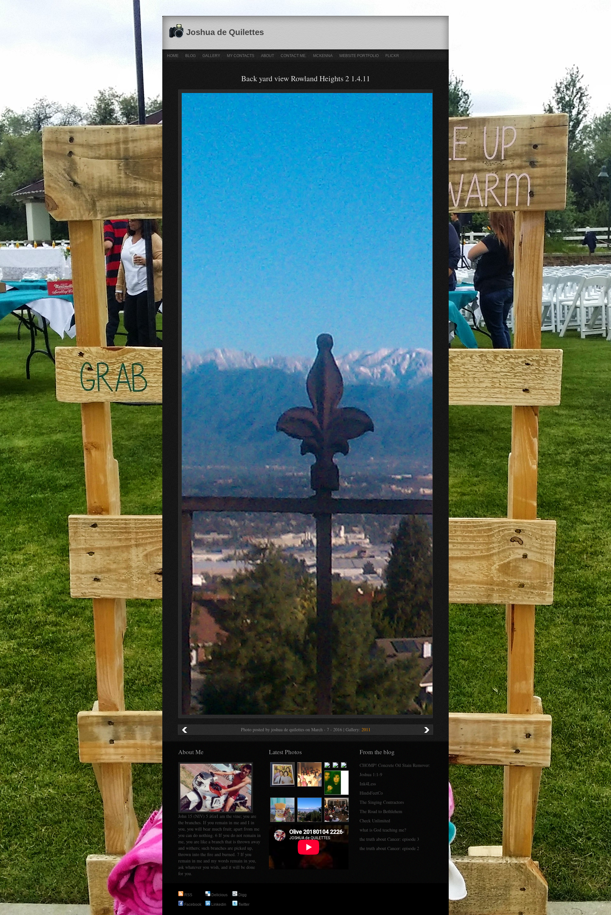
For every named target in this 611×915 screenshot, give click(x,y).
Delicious (219, 895)
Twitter (243, 904)
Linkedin (218, 904)
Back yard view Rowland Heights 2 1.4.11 (305, 78)
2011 (366, 729)
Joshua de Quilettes (225, 32)
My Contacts (240, 56)
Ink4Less (368, 784)
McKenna (323, 56)
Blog (190, 56)
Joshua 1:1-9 (371, 774)
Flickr (392, 56)
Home (173, 56)
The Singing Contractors (382, 802)
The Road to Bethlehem (381, 811)
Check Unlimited (375, 821)
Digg (242, 895)
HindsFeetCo (371, 793)
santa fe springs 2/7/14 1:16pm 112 (184, 729)
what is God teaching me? (383, 830)
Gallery (211, 56)
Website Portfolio (359, 56)
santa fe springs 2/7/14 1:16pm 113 (426, 729)
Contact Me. (293, 56)
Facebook (192, 904)
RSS (187, 895)
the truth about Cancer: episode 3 (389, 839)
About (267, 56)
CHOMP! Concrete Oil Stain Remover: (395, 765)
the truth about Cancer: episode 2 (389, 848)
